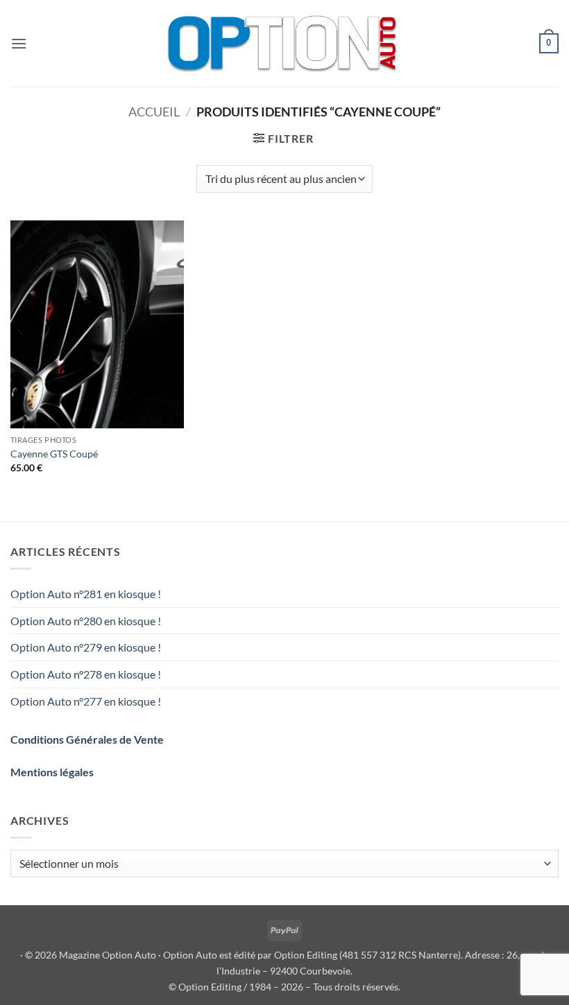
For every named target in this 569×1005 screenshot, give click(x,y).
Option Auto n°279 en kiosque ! (85, 647)
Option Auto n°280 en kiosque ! (85, 620)
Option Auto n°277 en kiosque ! (85, 701)
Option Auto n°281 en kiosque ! (85, 593)
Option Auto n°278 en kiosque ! (85, 674)
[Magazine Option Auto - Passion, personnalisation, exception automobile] (284, 43)
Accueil (154, 111)
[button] (18, 43)
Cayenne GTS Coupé (54, 454)
